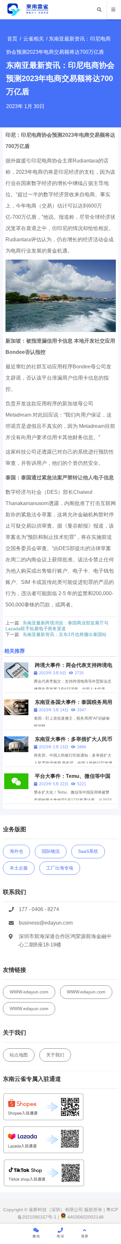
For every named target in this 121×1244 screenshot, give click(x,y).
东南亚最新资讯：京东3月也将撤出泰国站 (64, 634)
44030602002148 (85, 1217)
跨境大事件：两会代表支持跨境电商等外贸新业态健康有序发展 (73, 668)
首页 (12, 38)
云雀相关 (33, 38)
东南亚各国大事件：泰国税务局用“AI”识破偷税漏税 (73, 705)
